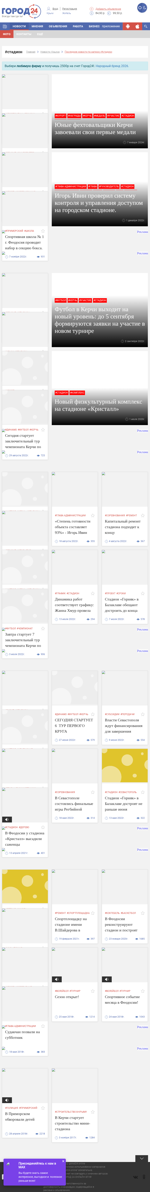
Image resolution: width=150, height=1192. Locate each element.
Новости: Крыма (50, 51)
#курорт (60, 115)
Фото (7, 34)
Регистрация (69, 8)
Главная (30, 51)
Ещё (40, 34)
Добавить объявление (108, 8)
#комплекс (77, 392)
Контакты (23, 34)
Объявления (58, 26)
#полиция (11, 1108)
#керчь (87, 115)
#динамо (61, 714)
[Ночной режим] (144, 8)
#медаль (99, 115)
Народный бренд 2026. (112, 66)
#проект (110, 593)
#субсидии (112, 714)
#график (60, 593)
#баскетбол (128, 913)
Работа (78, 26)
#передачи (128, 714)
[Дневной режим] (139, 8)
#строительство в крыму (71, 1112)
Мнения (37, 26)
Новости (19, 26)
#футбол (60, 300)
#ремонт (131, 515)
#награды (74, 115)
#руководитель (109, 186)
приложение (111, 26)
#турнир (75, 991)
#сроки (121, 593)
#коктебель (112, 913)
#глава (92, 186)
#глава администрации (70, 186)
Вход (55, 8)
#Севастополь (128, 792)
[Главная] (5, 26)
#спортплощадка (78, 913)
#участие (113, 115)
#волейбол (62, 991)
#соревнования (115, 515)
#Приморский (28, 1108)
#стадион (127, 115)
